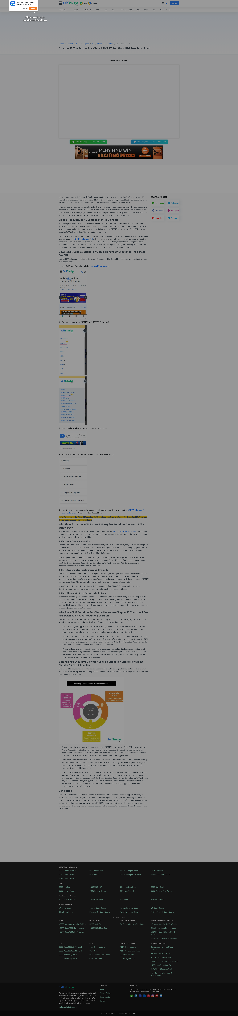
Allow (33, 8)
